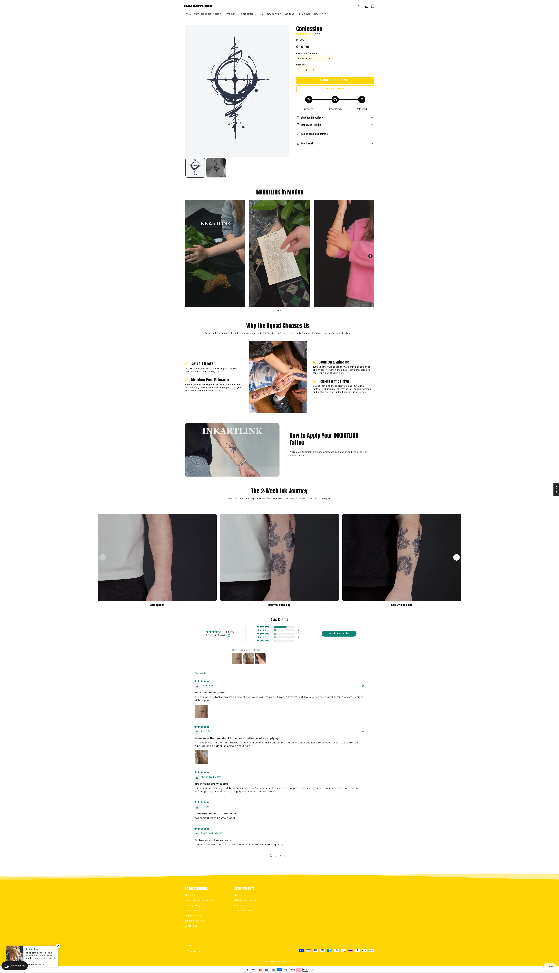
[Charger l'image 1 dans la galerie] (195, 167)
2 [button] (275, 856)
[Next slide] (370, 256)
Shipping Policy (193, 916)
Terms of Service (194, 921)
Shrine (293, 961)
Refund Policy (192, 911)
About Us (190, 895)
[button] (360, 6)
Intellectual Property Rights (200, 900)
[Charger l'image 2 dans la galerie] (216, 167)
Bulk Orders (240, 906)
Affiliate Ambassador (245, 900)
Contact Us (191, 926)
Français (192, 951)
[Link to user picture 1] (201, 712)
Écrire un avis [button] (339, 633)
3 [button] (280, 856)
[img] (201, 681)
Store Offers (241, 895)
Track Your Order (243, 911)
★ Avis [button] (556, 489)
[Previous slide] (188, 256)
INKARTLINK (274, 961)
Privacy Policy (192, 906)
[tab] (278, 310)
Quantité (301, 65)
